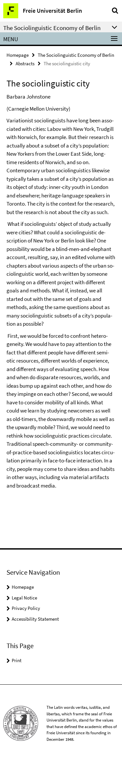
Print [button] (16, 660)
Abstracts (25, 63)
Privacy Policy (26, 608)
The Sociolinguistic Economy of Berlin (76, 55)
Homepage (18, 55)
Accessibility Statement (35, 619)
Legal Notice (24, 598)
